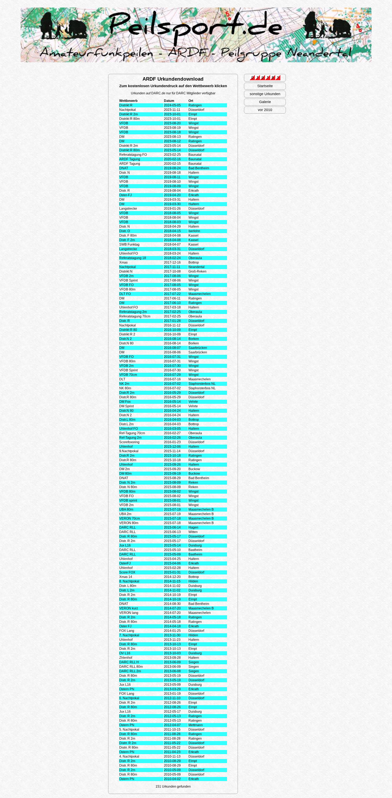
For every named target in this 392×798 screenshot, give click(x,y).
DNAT (123, 168)
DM (121, 136)
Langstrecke (128, 208)
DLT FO (125, 294)
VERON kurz (128, 608)
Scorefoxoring (129, 442)
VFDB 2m (126, 276)
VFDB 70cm (128, 374)
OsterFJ (125, 563)
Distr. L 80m (127, 586)
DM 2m (124, 469)
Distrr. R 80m (128, 747)
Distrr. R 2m (127, 743)
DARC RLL (127, 527)
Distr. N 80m (128, 487)
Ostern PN (126, 689)
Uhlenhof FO (128, 253)
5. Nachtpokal (129, 729)
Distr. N (124, 172)
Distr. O (124, 231)
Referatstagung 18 (132, 258)
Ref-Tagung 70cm (132, 433)
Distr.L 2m (126, 424)
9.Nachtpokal (128, 451)
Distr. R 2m (127, 541)
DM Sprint (126, 406)
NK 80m (125, 388)
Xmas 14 (125, 577)
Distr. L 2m (126, 590)
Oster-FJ (125, 195)
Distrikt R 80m (129, 118)
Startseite (265, 86)
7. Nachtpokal (129, 635)
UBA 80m (126, 509)
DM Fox (125, 401)
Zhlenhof (125, 657)
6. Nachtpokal (129, 698)
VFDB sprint (128, 500)
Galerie (265, 102)
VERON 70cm (129, 518)
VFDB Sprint (128, 280)
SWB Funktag (129, 244)
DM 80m (125, 473)
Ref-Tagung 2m (130, 437)
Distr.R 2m (126, 392)
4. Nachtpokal (129, 756)
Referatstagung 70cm (134, 316)
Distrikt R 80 (128, 330)
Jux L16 (125, 545)
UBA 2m (125, 514)
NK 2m (124, 383)
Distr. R (124, 190)
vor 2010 (265, 110)
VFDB (123, 123)
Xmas (123, 262)
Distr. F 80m (128, 235)
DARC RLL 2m (130, 671)
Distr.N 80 (126, 343)
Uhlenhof (126, 446)
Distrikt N (126, 271)
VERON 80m (128, 523)
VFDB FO (126, 285)
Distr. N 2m (127, 482)
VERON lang (128, 612)
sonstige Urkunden (265, 94)
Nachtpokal (127, 109)
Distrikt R (126, 105)
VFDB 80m (127, 289)
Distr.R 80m (127, 397)
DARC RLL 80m (131, 666)
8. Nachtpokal (129, 581)
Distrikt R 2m (128, 114)
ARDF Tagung (129, 159)
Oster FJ (125, 626)
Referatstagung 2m (133, 312)
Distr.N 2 (125, 339)
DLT (122, 379)
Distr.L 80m (127, 419)
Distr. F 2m (127, 240)
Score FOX (127, 572)
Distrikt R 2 (127, 334)
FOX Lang (126, 630)
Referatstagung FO (133, 154)
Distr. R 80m (128, 536)
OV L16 (124, 653)
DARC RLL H (129, 662)
